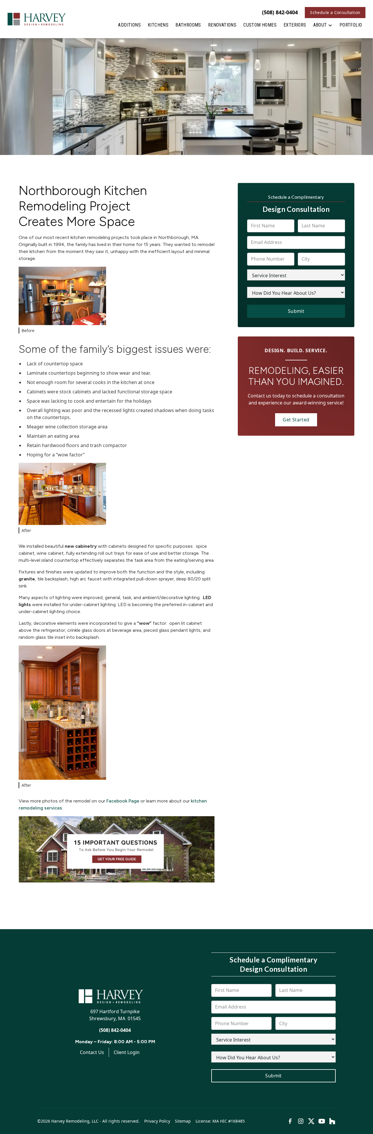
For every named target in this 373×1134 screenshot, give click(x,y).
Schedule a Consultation (335, 12)
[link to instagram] (300, 1121)
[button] (323, 26)
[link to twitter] (311, 1121)
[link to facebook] (290, 1121)
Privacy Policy (157, 1121)
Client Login (127, 1052)
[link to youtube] (321, 1121)
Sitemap (183, 1121)
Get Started (296, 419)
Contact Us (92, 1052)
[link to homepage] (37, 19)
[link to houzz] (332, 1121)
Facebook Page (122, 801)
